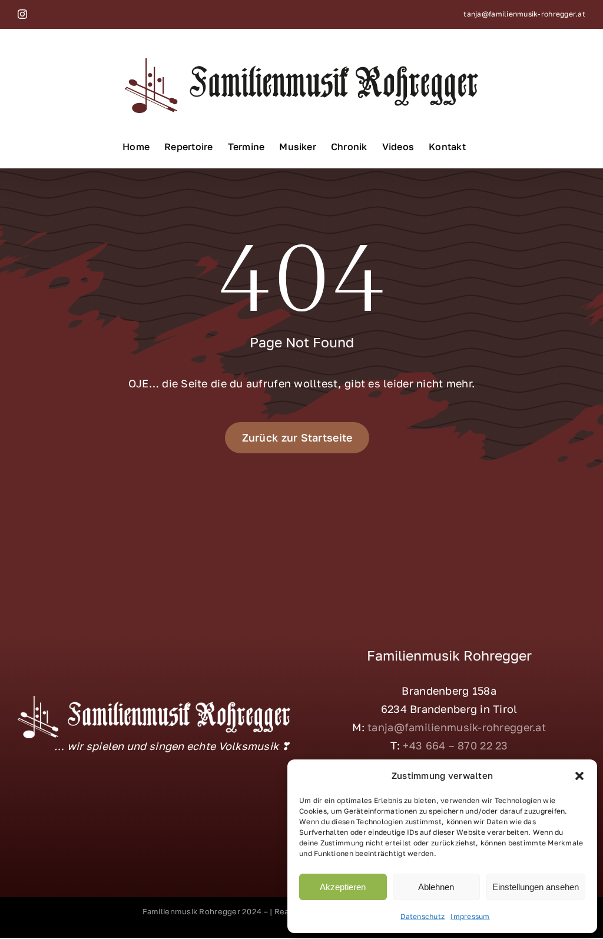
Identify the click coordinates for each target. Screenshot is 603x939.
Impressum (469, 916)
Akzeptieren (343, 887)
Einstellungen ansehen (535, 887)
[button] (579, 776)
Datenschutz (422, 916)
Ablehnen (436, 887)
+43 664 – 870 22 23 (455, 745)
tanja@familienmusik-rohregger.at (524, 13)
